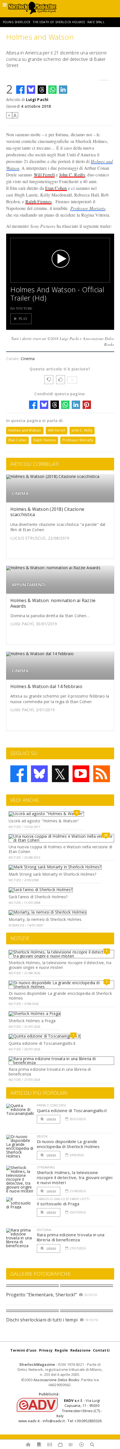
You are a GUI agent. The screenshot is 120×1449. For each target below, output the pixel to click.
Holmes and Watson (24, 430)
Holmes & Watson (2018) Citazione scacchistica (47, 512)
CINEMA (20, 493)
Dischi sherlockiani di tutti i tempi (42, 1320)
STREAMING (46, 1167)
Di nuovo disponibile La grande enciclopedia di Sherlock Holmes (60, 996)
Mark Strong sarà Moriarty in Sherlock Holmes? (52, 874)
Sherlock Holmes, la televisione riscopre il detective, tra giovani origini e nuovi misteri (60, 965)
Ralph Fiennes (38, 201)
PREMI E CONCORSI (51, 1105)
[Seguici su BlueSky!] (39, 773)
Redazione (80, 1350)
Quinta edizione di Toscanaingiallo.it (42, 1043)
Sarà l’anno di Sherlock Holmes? (38, 896)
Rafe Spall (96, 22)
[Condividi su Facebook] (20, 89)
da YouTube (21, 308)
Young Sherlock (16, 22)
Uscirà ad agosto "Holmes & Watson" (44, 820)
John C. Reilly (72, 175)
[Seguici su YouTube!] (80, 773)
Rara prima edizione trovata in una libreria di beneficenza (50, 1072)
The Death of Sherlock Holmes (59, 22)
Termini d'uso (23, 1350)
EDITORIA (44, 1229)
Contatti (101, 1350)
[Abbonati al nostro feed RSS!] (101, 773)
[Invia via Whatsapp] (52, 89)
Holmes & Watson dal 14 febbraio (46, 686)
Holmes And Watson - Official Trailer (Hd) (57, 294)
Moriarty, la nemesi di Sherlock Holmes (45, 919)
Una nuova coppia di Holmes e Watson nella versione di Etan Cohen (60, 849)
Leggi (51, 1119)
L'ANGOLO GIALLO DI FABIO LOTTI (63, 1198)
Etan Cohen (56, 188)
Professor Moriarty (87, 208)
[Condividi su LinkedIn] (63, 89)
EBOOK (42, 1136)
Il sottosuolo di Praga (58, 1203)
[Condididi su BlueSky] (31, 89)
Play (23, 318)
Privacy (45, 1350)
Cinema (28, 358)
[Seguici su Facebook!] (18, 773)
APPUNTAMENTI (29, 585)
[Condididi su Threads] (42, 89)
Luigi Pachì (37, 99)
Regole (61, 1350)
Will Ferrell (44, 175)
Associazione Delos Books (56, 1379)
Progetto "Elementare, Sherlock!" (41, 1295)
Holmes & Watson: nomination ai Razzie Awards (53, 603)
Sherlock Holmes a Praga (32, 1020)
